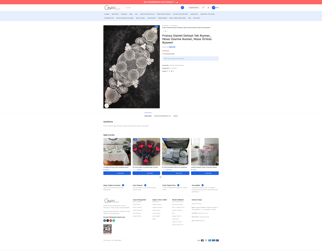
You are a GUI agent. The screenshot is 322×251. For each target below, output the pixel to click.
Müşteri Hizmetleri (177, 210)
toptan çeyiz (175, 219)
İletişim (154, 219)
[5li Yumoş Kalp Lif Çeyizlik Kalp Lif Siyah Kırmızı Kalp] (146, 152)
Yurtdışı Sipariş (156, 213)
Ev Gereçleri (173, 25)
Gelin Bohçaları (137, 213)
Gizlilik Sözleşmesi (157, 207)
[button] (117, 173)
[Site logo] (112, 7)
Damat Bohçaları (137, 210)
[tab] (148, 115)
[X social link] (169, 71)
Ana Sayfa (165, 25)
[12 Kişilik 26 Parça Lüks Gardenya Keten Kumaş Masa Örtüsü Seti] (117, 152)
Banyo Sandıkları (137, 207)
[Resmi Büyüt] (107, 106)
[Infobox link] (113, 185)
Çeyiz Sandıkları (137, 201)
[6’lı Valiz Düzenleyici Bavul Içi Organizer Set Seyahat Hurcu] (175, 152)
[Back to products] (165, 31)
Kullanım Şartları (156, 204)
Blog (173, 213)
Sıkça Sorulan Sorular (178, 201)
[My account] (208, 7)
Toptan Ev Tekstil (176, 222)
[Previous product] (163, 31)
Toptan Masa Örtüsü (177, 224)
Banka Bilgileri (156, 216)
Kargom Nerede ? (177, 216)
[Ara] (182, 7)
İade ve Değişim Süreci (178, 207)
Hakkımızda (155, 201)
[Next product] (167, 31)
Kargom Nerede (193, 7)
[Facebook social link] (167, 71)
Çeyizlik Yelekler (137, 216)
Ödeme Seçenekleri (177, 204)
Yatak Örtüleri (136, 204)
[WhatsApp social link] (174, 71)
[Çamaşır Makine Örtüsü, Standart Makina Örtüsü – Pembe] (205, 152)
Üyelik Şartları (156, 210)
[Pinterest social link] (171, 71)
